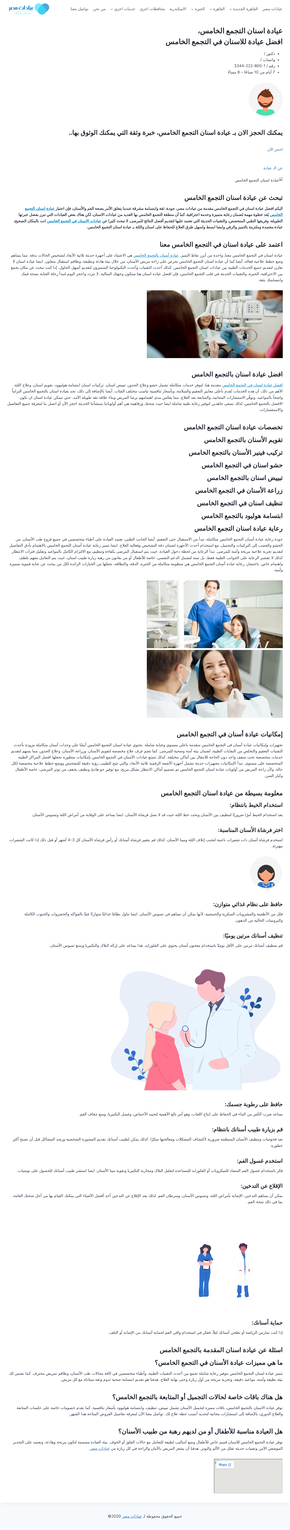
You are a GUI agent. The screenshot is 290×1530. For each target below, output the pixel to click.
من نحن (99, 9)
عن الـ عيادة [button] (273, 168)
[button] (145, 1362)
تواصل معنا (79, 9)
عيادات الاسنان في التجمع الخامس (74, 221)
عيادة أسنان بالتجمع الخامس (156, 255)
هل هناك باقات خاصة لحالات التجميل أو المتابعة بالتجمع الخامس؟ (197, 1397)
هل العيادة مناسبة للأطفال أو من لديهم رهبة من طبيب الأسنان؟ (200, 1431)
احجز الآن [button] (275, 149)
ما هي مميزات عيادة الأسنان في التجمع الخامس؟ (219, 1362)
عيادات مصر (272, 9)
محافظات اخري (152, 9)
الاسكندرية (177, 9)
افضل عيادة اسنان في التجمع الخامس (252, 385)
